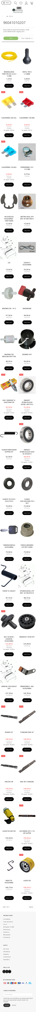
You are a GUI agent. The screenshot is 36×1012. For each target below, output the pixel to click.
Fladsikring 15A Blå (9, 167)
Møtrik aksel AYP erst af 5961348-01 (27, 217)
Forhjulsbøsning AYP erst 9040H (27, 546)
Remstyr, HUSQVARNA (9, 881)
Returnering (6, 929)
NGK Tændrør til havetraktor (9, 401)
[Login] (26, 3)
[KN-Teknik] (18, 10)
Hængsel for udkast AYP (9, 687)
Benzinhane (27, 308)
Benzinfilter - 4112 (9, 308)
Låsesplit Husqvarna (27, 263)
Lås (9, 262)
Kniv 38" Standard (27, 781)
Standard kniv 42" (27, 732)
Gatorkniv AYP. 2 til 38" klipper (27, 832)
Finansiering (6, 937)
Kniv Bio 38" (9, 781)
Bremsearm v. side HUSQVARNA (27, 687)
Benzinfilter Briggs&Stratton (9, 355)
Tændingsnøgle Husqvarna (9, 546)
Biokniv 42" (9, 732)
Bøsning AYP (27, 354)
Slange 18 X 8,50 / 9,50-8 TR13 (9, 500)
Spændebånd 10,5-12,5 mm (27, 168)
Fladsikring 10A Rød (27, 118)
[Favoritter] (21, 3)
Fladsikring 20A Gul (9, 118)
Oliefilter (27, 880)
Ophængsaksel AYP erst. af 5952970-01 (27, 592)
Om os (5, 924)
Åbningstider (6, 934)
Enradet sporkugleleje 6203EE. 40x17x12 (27, 402)
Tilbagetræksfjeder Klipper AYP (9, 451)
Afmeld (14, 1005)
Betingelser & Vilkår (8, 927)
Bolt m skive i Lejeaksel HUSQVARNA (9, 639)
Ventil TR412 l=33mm (27, 73)
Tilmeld (7, 1005)
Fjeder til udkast (9, 591)
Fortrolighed (6, 919)
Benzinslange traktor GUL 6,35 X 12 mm (9, 74)
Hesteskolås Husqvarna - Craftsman (9, 219)
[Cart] (32, 3)
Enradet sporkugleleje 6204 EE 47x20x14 (27, 452)
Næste (31, 907)
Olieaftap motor (9, 831)
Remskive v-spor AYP (27, 637)
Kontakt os (6, 932)
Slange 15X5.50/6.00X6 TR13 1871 (27, 501)
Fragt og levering (8, 921)
